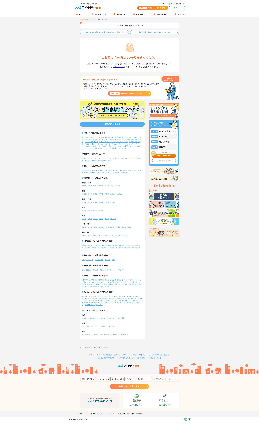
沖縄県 (125, 235)
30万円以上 (111, 326)
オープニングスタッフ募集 (108, 300)
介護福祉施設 (99, 260)
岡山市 (115, 247)
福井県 (101, 202)
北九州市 (127, 247)
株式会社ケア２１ (117, 144)
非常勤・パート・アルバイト (116, 270)
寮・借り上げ (86, 298)
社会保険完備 (128, 303)
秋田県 (107, 186)
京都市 (94, 247)
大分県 (107, 235)
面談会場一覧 (121, 14)
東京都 (112, 194)
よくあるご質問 (117, 379)
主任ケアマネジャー (113, 158)
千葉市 (104, 245)
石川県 (95, 202)
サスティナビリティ (110, 414)
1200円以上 (102, 318)
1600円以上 (120, 318)
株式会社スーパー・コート (100, 148)
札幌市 (84, 245)
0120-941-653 (102, 401)
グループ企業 (126, 414)
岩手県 (95, 186)
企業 (113, 260)
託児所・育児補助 (109, 298)
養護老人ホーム (105, 286)
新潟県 (84, 202)
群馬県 (95, 194)
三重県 (101, 210)
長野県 (112, 202)
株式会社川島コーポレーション (112, 146)
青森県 (90, 186)
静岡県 (90, 210)
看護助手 (116, 355)
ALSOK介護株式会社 (91, 142)
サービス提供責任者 (155, 355)
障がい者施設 (94, 286)
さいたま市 (96, 245)
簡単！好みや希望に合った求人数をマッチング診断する (104, 32)
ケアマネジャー (126, 355)
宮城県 (101, 186)
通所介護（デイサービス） (125, 280)
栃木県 (90, 194)
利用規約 (130, 379)
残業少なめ (136, 296)
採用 (119, 414)
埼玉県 (101, 194)
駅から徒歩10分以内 (104, 296)
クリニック (89, 260)
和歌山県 (113, 219)
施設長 (87, 160)
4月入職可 (99, 305)
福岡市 (134, 247)
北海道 (84, 186)
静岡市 (134, 245)
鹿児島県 (119, 235)
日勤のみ (133, 298)
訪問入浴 (92, 280)
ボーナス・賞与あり (116, 303)
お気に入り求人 (161, 14)
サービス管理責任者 (123, 358)
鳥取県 (84, 227)
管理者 (109, 160)
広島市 (121, 247)
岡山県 (95, 227)
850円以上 (85, 318)
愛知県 (95, 210)
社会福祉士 (123, 170)
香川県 (118, 227)
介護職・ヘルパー (87, 158)
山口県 (107, 227)
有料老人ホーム (135, 282)
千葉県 (107, 194)
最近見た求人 (181, 14)
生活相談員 (125, 158)
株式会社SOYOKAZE (124, 140)
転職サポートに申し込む (152, 8)
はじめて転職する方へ (164, 160)
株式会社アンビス (128, 146)
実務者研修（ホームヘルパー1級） (100, 172)
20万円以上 (94, 326)
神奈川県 (119, 194)
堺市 (104, 247)
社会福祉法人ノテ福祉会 (118, 148)
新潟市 (128, 245)
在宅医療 (107, 260)
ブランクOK (95, 300)
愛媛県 (124, 227)
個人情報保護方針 (138, 414)
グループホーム (97, 282)
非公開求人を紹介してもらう (126, 93)
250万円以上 (86, 334)
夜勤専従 (85, 296)
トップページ (118, 67)
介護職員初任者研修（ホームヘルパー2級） (104, 170)
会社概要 (92, 414)
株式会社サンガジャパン (92, 146)
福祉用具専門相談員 (138, 358)
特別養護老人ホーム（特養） (91, 284)
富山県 (90, 202)
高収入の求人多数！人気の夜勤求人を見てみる (155, 32)
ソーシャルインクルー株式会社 (106, 140)
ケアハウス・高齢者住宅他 (128, 284)
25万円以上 (103, 326)
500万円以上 (124, 334)
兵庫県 (101, 219)
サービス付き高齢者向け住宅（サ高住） (116, 282)
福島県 (118, 186)
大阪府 (95, 219)
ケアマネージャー (100, 158)
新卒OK (129, 296)
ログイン (177, 8)
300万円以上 (95, 334)
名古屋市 (87, 247)
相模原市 (121, 245)
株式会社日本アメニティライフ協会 (126, 137)
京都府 (90, 219)
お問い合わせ (172, 379)
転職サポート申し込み (129, 386)
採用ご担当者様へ (88, 379)
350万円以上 (105, 334)
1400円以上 (111, 318)
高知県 (129, 227)
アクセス (99, 414)
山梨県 (107, 202)
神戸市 (109, 247)
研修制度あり (136, 300)
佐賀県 (90, 235)
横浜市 (109, 245)
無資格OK (124, 172)
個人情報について (143, 379)
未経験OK (122, 296)
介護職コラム (158, 379)
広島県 (101, 227)
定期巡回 (113, 280)
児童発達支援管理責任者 (98, 160)
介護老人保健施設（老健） (110, 284)
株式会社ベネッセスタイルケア (92, 137)
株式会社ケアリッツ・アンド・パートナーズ (113, 142)
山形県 (112, 186)
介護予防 (114, 286)
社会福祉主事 (132, 170)
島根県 (90, 227)
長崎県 (95, 235)
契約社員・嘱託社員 (99, 270)
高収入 (107, 303)
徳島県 (112, 227)
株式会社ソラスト (90, 144)
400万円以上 (114, 334)
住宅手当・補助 (97, 298)
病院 (83, 260)
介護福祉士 (85, 170)
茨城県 (84, 194)
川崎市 (115, 245)
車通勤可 (115, 296)
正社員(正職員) (86, 270)
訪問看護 (99, 280)
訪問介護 (85, 280)
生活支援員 (151, 358)
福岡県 (84, 235)
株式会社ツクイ (108, 137)
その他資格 (116, 172)
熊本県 (101, 235)
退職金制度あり (90, 305)
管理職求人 (92, 296)
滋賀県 (84, 219)
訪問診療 (106, 280)
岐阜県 (84, 210)
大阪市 (100, 247)
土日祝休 (119, 298)
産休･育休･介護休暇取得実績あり (92, 303)
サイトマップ (102, 379)
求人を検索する (141, 14)
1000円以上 (94, 318)
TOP (80, 14)
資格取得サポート (124, 300)
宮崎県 (112, 235)
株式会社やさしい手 (104, 144)
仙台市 (90, 245)
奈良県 (107, 219)
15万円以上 (85, 326)
